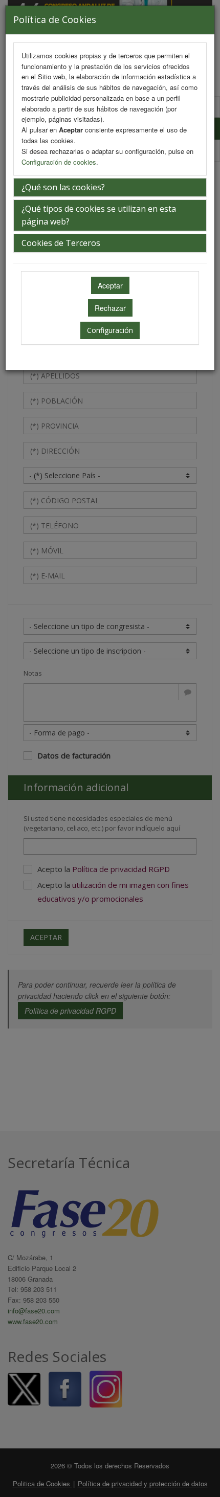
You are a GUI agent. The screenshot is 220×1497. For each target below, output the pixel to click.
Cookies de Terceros (60, 243)
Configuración (110, 330)
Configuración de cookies (58, 162)
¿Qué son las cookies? (63, 187)
